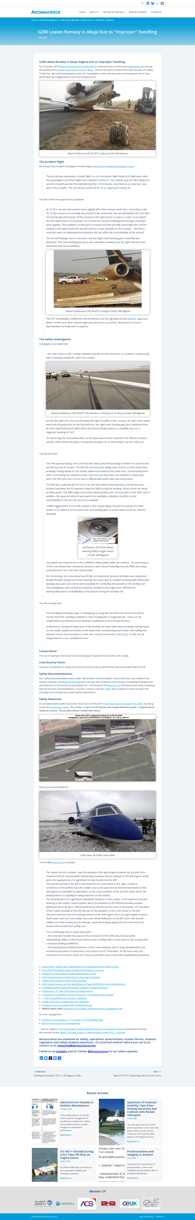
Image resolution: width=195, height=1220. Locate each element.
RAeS (63, 1032)
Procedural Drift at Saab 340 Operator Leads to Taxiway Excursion (75, 987)
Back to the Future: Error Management (61, 1023)
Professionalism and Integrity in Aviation (140, 1153)
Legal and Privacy (146, 1216)
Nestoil (62, 66)
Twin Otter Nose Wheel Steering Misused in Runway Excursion (73, 970)
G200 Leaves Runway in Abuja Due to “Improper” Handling (71, 977)
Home (82, 12)
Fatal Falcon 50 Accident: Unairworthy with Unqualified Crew (92, 1008)
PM (94, 183)
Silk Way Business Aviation (118, 703)
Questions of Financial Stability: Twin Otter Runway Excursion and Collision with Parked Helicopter (142, 1109)
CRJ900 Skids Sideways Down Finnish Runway (64, 980)
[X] (157, 3)
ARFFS (132, 318)
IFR (127, 176)
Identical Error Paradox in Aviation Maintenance (77, 1104)
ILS (105, 187)
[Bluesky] (152, 3)
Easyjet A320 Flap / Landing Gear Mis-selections (65, 1001)
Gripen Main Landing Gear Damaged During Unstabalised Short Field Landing (80, 966)
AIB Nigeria (100, 166)
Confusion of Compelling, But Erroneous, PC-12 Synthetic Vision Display (77, 994)
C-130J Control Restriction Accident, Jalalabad (64, 998)
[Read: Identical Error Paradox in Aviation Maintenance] (45, 1121)
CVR (100, 475)
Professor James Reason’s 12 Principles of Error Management (72, 1019)
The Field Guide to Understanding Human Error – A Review (96, 1032)
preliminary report (60, 707)
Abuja (90, 69)
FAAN (108, 688)
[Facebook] (162, 3)
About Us (94, 12)
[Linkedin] (148, 3)
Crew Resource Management (71, 681)
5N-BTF (93, 66)
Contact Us (156, 12)
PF (147, 180)
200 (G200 (83, 66)
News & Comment (138, 12)
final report (58, 862)
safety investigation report (121, 166)
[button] (142, 3)
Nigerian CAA (113, 685)
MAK (48, 707)
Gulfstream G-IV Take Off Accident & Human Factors (67, 991)
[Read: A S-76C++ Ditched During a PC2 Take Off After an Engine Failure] (45, 1164)
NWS (121, 484)
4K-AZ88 (138, 703)
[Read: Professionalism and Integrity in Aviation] (112, 1164)
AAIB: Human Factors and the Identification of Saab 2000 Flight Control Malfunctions (83, 984)
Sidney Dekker (116, 1029)
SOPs (125, 634)
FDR (90, 475)
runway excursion (136, 66)
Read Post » (66, 1135)
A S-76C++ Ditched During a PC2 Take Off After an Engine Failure (76, 1155)
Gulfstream (72, 66)
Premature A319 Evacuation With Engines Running (67, 1005)
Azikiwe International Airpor (71, 69)
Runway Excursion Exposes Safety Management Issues (69, 973)
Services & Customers (114, 12)
